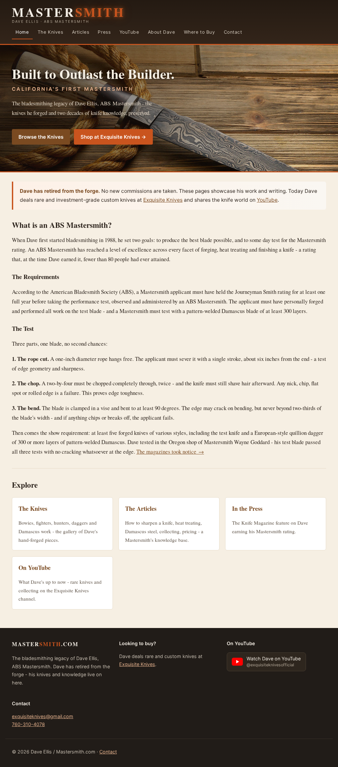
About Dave (161, 32)
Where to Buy (199, 32)
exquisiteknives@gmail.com (42, 716)
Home (22, 32)
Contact (233, 32)
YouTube (129, 32)
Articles (80, 32)
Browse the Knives (40, 137)
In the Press (247, 508)
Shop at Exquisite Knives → (113, 137)
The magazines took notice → (170, 451)
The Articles (140, 508)
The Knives (50, 32)
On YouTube (34, 567)
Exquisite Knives (163, 200)
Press (104, 32)
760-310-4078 (28, 724)
